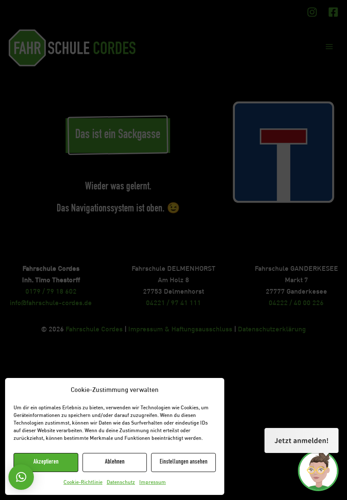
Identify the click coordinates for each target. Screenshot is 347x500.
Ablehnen (114, 462)
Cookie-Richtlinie (82, 482)
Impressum (152, 482)
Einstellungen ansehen (183, 462)
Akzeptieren (45, 462)
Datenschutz (121, 482)
